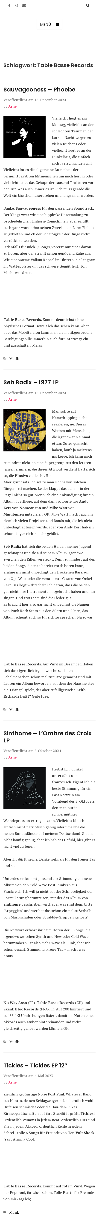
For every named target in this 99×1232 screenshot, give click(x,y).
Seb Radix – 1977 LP (30, 382)
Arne (12, 106)
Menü (45, 24)
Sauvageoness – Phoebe (39, 90)
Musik (14, 358)
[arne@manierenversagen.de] (24, 5)
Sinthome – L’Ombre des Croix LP (47, 736)
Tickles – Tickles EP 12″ (35, 1065)
